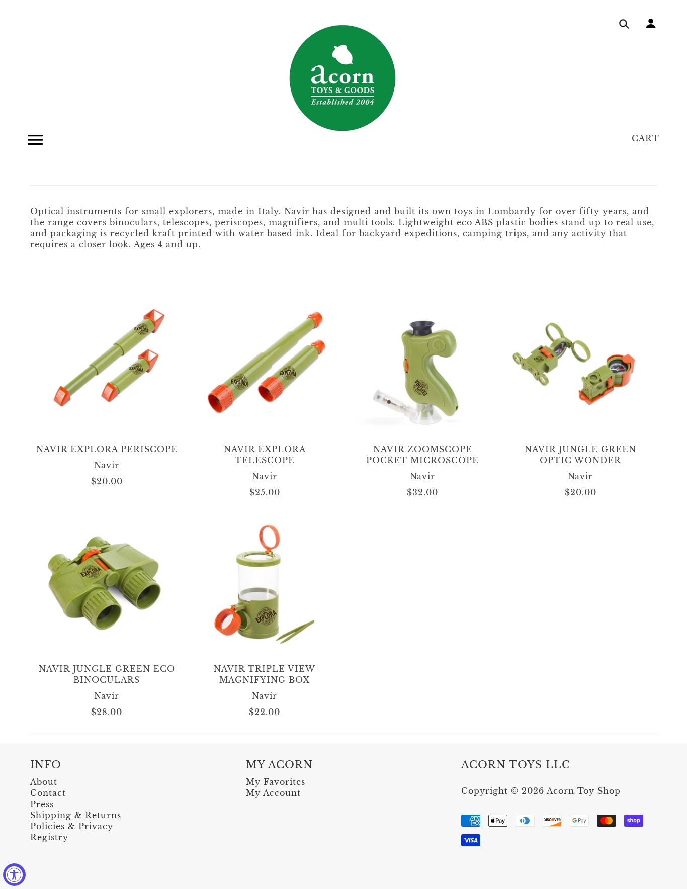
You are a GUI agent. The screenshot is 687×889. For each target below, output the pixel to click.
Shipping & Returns (75, 815)
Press (42, 804)
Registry (49, 837)
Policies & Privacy (71, 826)
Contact (48, 793)
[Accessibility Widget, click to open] (14, 874)
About (43, 782)
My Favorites (275, 782)
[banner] (343, 78)
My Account (273, 793)
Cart (645, 138)
